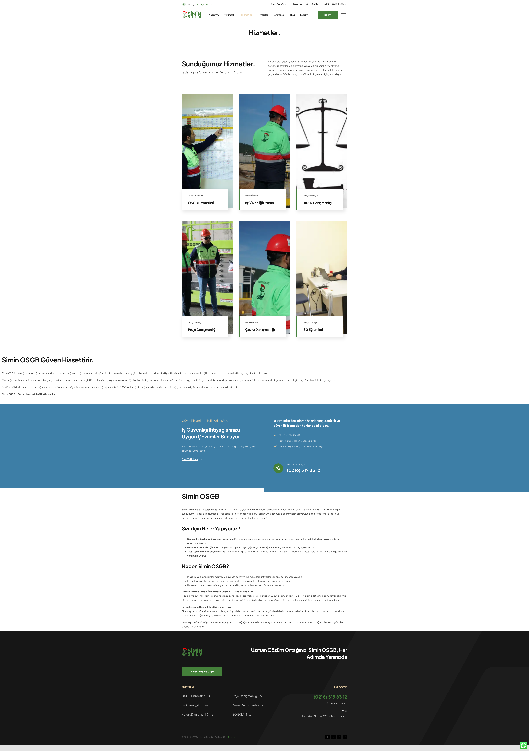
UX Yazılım (231, 737)
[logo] (191, 12)
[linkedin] (345, 737)
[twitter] (333, 737)
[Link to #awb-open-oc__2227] (343, 14)
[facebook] (327, 737)
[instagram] (339, 737)
